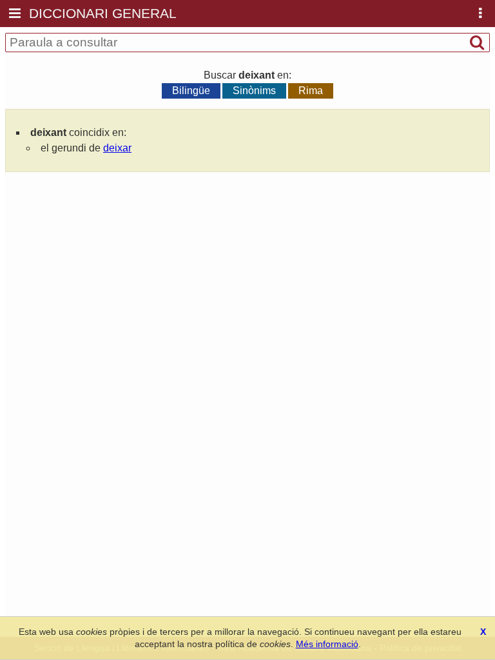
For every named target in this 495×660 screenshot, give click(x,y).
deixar (117, 147)
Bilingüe (191, 90)
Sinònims (254, 90)
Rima (310, 90)
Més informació (327, 644)
